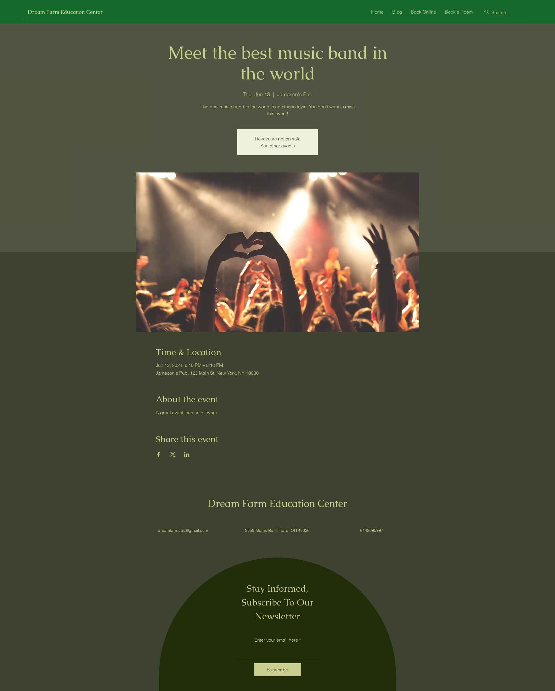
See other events (277, 145)
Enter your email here (276, 640)
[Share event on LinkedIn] (187, 454)
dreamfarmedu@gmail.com (183, 530)
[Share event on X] (172, 454)
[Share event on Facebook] (158, 454)
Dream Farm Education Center (65, 12)
